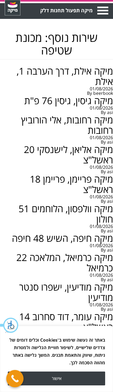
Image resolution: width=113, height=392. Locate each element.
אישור (57, 378)
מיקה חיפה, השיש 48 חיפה (62, 238)
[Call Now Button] (15, 378)
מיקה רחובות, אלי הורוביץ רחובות (67, 125)
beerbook (103, 93)
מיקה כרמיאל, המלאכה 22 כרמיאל (64, 262)
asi (110, 112)
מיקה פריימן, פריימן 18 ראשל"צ (71, 184)
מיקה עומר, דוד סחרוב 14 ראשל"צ (66, 321)
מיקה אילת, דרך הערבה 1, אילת (65, 76)
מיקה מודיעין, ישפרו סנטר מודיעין (66, 292)
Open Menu (102, 10)
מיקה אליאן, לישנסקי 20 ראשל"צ (68, 154)
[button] (9, 325)
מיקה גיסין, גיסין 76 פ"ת (68, 100)
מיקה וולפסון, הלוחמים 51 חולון (66, 213)
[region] (56, 359)
